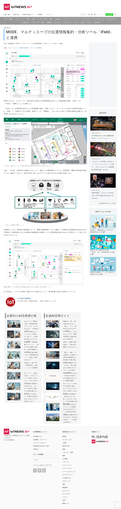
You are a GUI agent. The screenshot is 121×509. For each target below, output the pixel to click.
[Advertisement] (82, 7)
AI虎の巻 (16, 14)
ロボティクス (35, 22)
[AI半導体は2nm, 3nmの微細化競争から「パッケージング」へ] (103, 123)
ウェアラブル (67, 22)
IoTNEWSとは (37, 436)
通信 (43, 22)
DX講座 (40, 14)
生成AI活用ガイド (28, 14)
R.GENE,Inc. (11, 440)
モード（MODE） (37, 48)
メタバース (65, 19)
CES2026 (97, 22)
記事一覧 (7, 14)
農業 (51, 19)
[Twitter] (39, 470)
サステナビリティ (111, 19)
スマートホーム (86, 19)
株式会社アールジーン (19, 435)
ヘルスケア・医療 (42, 19)
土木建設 (57, 19)
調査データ (65, 503)
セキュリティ (57, 22)
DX (5, 19)
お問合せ (35, 449)
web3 (82, 22)
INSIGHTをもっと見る (108, 203)
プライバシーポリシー (39, 443)
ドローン (76, 22)
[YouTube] (44, 470)
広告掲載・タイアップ (39, 439)
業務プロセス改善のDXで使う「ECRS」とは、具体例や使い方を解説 (102, 252)
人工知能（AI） (25, 22)
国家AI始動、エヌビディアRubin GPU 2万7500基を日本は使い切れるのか (103, 195)
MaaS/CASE (66, 446)
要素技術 (49, 22)
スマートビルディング (98, 19)
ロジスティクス (19, 19)
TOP (5, 43)
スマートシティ (75, 19)
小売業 (28, 19)
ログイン (101, 14)
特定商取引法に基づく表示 (41, 446)
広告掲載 (83, 14)
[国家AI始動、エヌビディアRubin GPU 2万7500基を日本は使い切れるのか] (103, 180)
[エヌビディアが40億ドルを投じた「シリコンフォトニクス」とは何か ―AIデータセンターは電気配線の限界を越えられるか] (103, 149)
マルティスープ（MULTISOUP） (19, 48)
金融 (34, 19)
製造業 (10, 19)
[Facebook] (35, 470)
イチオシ (89, 22)
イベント (49, 14)
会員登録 (109, 14)
